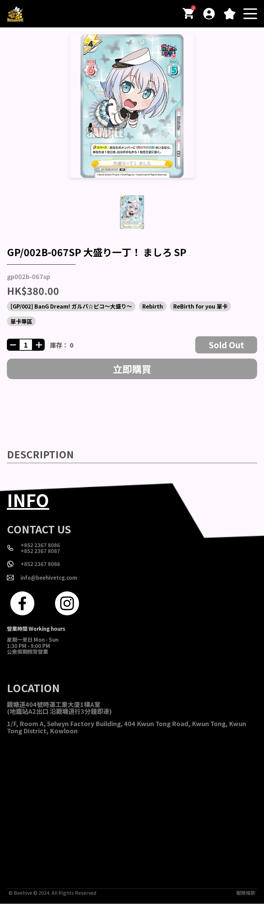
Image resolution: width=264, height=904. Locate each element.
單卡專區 (21, 321)
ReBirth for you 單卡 (200, 306)
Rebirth (152, 306)
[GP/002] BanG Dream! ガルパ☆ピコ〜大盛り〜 (71, 306)
